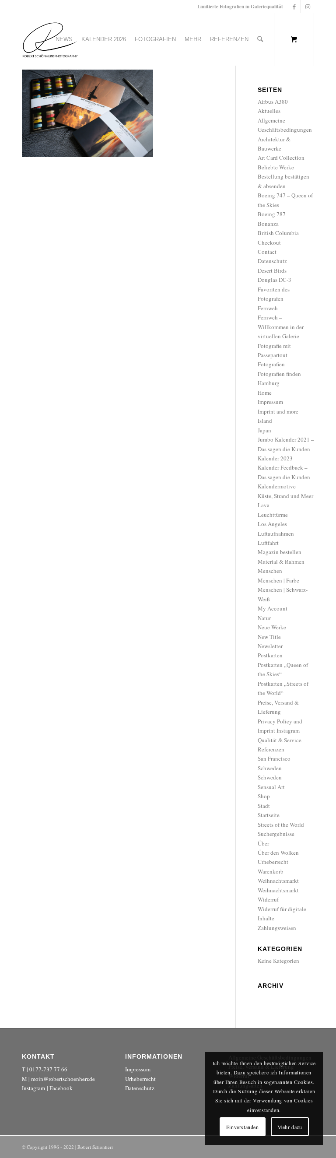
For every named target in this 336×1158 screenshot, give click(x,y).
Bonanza (268, 224)
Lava (264, 505)
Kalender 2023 (275, 458)
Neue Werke (272, 627)
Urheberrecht (273, 862)
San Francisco (274, 758)
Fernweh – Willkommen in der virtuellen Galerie (281, 326)
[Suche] (260, 39)
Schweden (270, 768)
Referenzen (271, 749)
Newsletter (270, 646)
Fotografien (271, 364)
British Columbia (278, 233)
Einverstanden (242, 1126)
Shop (264, 796)
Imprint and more (278, 411)
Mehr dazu (289, 1126)
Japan (264, 430)
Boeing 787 (272, 214)
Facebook (61, 1088)
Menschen (270, 571)
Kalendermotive (277, 486)
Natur (264, 618)
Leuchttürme (273, 515)
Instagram (33, 1088)
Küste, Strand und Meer (285, 496)
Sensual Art (271, 787)
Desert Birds (272, 270)
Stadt (264, 806)
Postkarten (270, 655)
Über (263, 843)
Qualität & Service (279, 740)
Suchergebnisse (276, 834)
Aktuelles (269, 111)
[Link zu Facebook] (294, 6)
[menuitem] (64, 39)
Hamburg (269, 383)
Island (265, 421)
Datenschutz (272, 261)
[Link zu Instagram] (307, 6)
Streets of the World (281, 824)
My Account (272, 608)
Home (265, 393)
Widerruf (268, 899)
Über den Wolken (278, 852)
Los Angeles (272, 524)
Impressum (270, 402)
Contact (267, 252)
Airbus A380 (273, 101)
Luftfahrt (268, 543)
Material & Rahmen (281, 561)
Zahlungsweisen (277, 928)
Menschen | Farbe (278, 580)
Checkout (269, 242)
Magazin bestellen (279, 552)
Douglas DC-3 (274, 280)
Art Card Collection (281, 157)
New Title (269, 637)
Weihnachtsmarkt (278, 880)
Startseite (269, 815)
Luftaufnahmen (276, 533)
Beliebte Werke (276, 167)
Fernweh (268, 308)
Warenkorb (271, 871)
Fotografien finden (279, 374)
